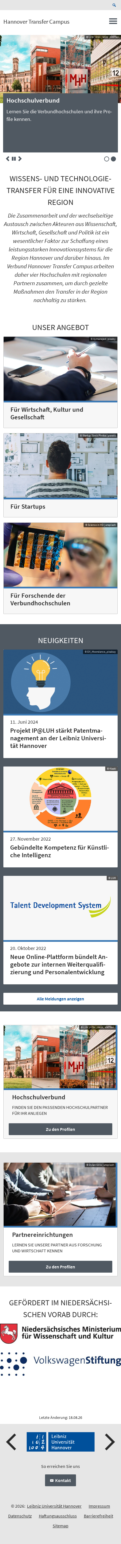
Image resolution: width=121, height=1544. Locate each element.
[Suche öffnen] (115, 5)
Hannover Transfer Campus (36, 21)
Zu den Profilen (60, 1129)
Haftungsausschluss (58, 1516)
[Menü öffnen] (113, 23)
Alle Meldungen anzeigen (60, 999)
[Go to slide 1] (113, 158)
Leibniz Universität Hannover (54, 1506)
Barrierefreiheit (98, 1516)
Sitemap (60, 1526)
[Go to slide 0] (106, 158)
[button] (7, 158)
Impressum (99, 1506)
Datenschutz (20, 1516)
